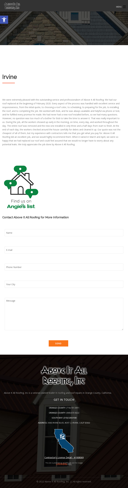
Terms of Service (61, 464)
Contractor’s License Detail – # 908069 (64, 457)
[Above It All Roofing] (64, 6)
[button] (4, 20)
